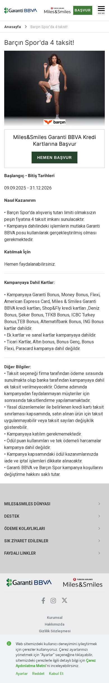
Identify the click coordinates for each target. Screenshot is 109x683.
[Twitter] (64, 602)
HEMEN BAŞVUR (54, 157)
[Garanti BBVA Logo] (29, 582)
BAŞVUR (83, 10)
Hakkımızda (54, 624)
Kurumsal (54, 617)
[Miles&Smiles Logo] (83, 582)
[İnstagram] (53, 602)
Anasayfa (12, 27)
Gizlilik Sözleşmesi (54, 631)
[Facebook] (43, 602)
